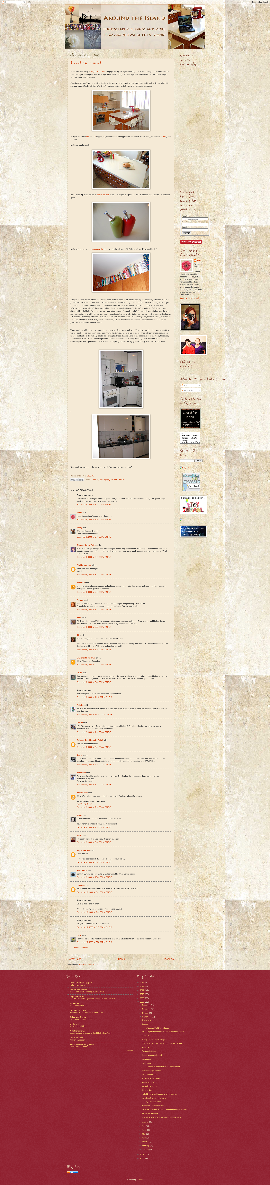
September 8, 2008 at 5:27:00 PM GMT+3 (94, 557)
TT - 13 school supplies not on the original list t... (162, 1067)
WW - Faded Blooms (150, 1075)
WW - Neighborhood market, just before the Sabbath (163, 1032)
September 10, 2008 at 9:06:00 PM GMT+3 (94, 912)
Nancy (79, 528)
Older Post (168, 959)
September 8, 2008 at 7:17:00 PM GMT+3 (94, 610)
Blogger (140, 1179)
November (146, 1009)
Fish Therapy (147, 1063)
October (145, 1013)
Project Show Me (97, 72)
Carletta (80, 600)
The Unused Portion (78, 990)
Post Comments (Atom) (88, 964)
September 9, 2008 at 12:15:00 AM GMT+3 (94, 715)
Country (185, 227)
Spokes (145, 1024)
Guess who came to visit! (152, 1055)
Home (121, 959)
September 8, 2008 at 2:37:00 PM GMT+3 (94, 504)
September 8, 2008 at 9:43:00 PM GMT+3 (94, 682)
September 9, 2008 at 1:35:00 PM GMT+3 (94, 827)
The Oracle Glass (149, 1051)
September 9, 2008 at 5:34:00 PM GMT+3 (94, 862)
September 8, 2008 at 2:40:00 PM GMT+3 (94, 519)
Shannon (81, 583)
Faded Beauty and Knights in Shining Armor (159, 1094)
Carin (79, 935)
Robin (79, 513)
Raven (79, 673)
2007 (142, 1154)
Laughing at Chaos (78, 1010)
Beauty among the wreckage (153, 1040)
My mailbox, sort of (149, 1086)
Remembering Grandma (151, 1071)
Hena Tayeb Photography (81, 983)
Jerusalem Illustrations (78, 1006)
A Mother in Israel (77, 1031)
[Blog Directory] (72, 1173)
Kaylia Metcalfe (83, 850)
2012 (142, 986)
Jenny (79, 755)
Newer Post (74, 959)
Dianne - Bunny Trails (86, 545)
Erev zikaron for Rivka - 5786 (81, 1019)
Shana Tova (146, 1020)
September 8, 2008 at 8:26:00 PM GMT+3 (94, 650)
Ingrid (79, 835)
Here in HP (74, 1003)
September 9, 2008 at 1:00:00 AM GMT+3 (94, 732)
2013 (142, 982)
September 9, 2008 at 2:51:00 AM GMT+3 (94, 747)
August (145, 1122)
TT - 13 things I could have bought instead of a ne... (163, 1043)
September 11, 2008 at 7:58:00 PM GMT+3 (94, 942)
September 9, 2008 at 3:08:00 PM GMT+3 (94, 842)
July (144, 1126)
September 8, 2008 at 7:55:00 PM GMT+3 (94, 627)
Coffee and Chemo (78, 1017)
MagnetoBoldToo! (77, 997)
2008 (142, 1002)
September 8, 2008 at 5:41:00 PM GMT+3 (94, 575)
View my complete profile (190, 298)
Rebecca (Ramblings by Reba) (90, 740)
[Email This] (71, 479)
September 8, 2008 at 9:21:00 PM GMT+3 (94, 665)
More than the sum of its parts (154, 1098)
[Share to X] (77, 479)
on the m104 (75, 1024)
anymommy (82, 870)
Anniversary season (77, 1040)
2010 (142, 994)
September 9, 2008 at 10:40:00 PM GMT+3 (94, 877)
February (146, 1146)
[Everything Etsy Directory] (191, 490)
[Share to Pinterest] (82, 479)
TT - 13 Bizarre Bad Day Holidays (155, 1028)
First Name (186, 222)
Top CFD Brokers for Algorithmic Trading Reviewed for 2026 (92, 999)
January (145, 1149)
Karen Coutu (82, 793)
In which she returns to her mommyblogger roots (161, 1117)
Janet (79, 618)
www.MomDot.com (84, 804)
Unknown (81, 885)
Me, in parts (146, 1059)
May (144, 1134)
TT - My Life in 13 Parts (151, 1102)
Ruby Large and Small (151, 1078)
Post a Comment (81, 947)
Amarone (145, 1047)
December (146, 1005)
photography (105, 479)
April (144, 1138)
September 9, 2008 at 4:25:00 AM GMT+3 (94, 765)
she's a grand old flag (78, 1026)
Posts (186, 385)
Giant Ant (145, 1036)
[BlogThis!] (74, 479)
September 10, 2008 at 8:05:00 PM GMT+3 (94, 892)
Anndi (79, 815)
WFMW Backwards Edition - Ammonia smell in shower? (164, 1110)
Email (184, 216)
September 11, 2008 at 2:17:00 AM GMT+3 (94, 927)
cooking (96, 479)
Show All (130, 1050)
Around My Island (85, 63)
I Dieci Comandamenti (78, 1047)
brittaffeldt (81, 773)
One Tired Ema (76, 1038)
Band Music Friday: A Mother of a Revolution (86, 1013)
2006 (142, 1158)
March (145, 1142)
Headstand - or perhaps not (153, 1106)
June (144, 1130)
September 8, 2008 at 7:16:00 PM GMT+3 (94, 592)
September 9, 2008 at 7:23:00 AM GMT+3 (94, 807)
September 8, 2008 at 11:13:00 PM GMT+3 (94, 697)
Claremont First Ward (86, 658)
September (147, 1017)
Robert (80, 723)
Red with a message (150, 1113)
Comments (188, 390)
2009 (142, 998)
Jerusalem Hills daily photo (82, 1045)
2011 (142, 990)
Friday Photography (77, 985)
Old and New (147, 1090)
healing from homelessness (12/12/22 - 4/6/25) (87, 992)
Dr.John (80, 705)
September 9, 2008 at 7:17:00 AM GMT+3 (94, 785)
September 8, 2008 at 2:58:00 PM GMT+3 (94, 537)
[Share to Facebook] (79, 479)
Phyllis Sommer (84, 565)
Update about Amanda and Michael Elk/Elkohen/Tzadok (91, 1033)
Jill (78, 635)
